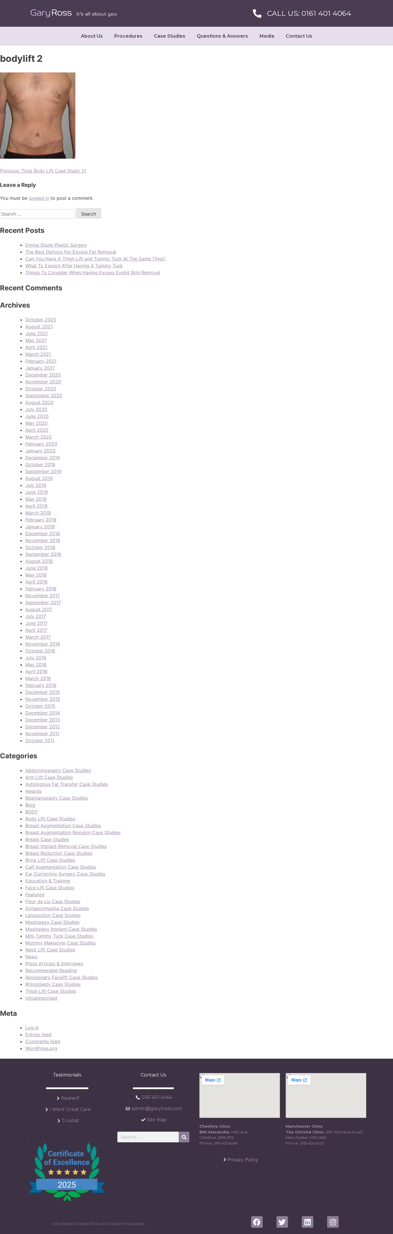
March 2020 (38, 437)
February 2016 (40, 685)
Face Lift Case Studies (49, 888)
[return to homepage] (73, 13)
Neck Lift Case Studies (50, 950)
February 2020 (41, 444)
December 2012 (42, 727)
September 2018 (43, 554)
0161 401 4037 (312, 1143)
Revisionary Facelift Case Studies (61, 977)
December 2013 (42, 720)
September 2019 (43, 471)
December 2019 (42, 457)
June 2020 (37, 416)
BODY (31, 812)
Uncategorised (41, 998)
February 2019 (40, 520)
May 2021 (36, 340)
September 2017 (43, 602)
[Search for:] (38, 214)
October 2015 (40, 706)
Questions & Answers (222, 36)
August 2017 (38, 609)
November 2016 (42, 644)
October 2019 (40, 464)
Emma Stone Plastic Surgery (56, 245)
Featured (34, 894)
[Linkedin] (307, 1222)
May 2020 (36, 423)
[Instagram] (333, 1222)
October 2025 (40, 320)
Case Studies (169, 36)
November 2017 (42, 595)
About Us (92, 36)
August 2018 (39, 561)
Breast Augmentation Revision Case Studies (73, 832)
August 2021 (39, 326)
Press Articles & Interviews (54, 963)
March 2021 (38, 354)
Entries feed (38, 1034)
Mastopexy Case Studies (52, 922)
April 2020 (36, 430)
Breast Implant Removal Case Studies (66, 846)
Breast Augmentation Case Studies (63, 825)
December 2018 (42, 533)
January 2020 (40, 451)
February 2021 (40, 361)
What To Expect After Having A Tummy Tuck (74, 265)
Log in (32, 1027)
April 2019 (36, 506)
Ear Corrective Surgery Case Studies (65, 874)
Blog (30, 805)
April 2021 (36, 347)
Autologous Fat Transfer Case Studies (66, 784)
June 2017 (36, 623)
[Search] (184, 1137)
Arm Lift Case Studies (49, 777)
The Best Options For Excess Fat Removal (70, 252)
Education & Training (47, 881)
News (31, 956)
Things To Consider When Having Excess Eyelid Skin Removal (92, 272)
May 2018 (36, 575)
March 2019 (38, 513)
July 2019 (35, 485)
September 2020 (43, 395)
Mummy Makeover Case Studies (60, 943)
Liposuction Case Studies (53, 915)
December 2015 (42, 692)
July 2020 (36, 409)
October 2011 (39, 740)
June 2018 (36, 568)
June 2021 (36, 333)
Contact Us (299, 36)
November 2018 (42, 540)
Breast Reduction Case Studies (58, 853)
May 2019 (36, 499)
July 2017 (35, 616)
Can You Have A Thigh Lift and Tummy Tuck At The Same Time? (96, 259)
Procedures (128, 36)
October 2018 (40, 547)
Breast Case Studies (47, 839)
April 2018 (36, 582)
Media (267, 36)
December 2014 (42, 713)
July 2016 (35, 658)
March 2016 (38, 678)
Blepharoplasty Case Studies (56, 798)
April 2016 (36, 671)
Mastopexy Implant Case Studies (61, 929)
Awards (33, 791)
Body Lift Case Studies (50, 819)
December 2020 (43, 375)
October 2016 (40, 651)
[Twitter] (282, 1222)
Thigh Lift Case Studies (50, 991)
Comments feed (42, 1041)
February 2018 (40, 589)
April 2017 (36, 630)
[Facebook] (257, 1222)
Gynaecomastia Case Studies (57, 908)
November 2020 (43, 382)
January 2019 (40, 526)
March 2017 (38, 637)
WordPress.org (41, 1048)
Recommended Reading (51, 970)
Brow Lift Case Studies (50, 860)
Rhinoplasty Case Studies (53, 984)
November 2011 (42, 733)
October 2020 (40, 388)
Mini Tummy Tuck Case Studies (59, 936)
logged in (39, 198)
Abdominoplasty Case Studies (58, 770)
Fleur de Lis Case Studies (52, 901)
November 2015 (42, 699)
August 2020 (39, 402)
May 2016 (36, 664)
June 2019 (36, 492)
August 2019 (39, 478)
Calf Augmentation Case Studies (60, 867)
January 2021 (40, 368)
